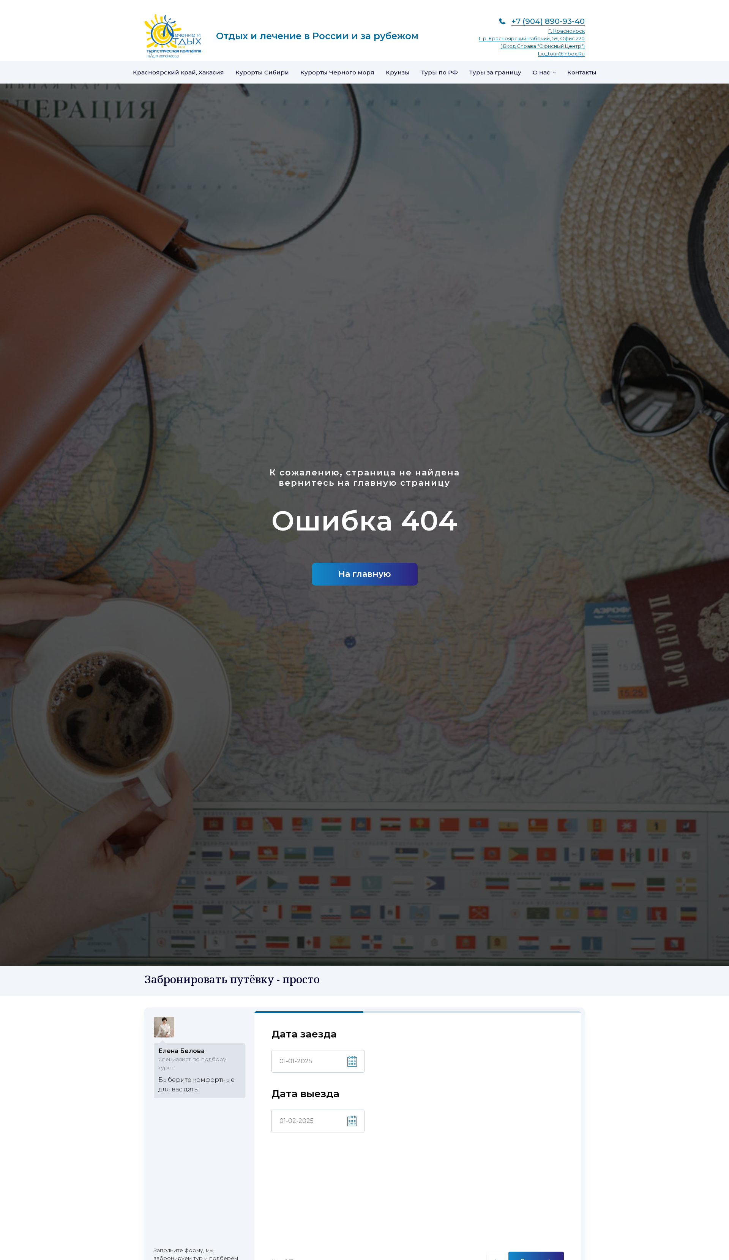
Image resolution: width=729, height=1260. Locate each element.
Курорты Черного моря (337, 72)
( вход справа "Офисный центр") (542, 46)
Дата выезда (305, 1094)
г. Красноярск (566, 31)
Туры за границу (495, 72)
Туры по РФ (439, 72)
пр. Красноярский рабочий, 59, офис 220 (532, 38)
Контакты (581, 72)
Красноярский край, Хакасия (178, 72)
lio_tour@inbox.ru (561, 54)
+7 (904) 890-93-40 (548, 21)
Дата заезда (304, 1034)
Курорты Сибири (262, 72)
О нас (541, 72)
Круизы (398, 72)
